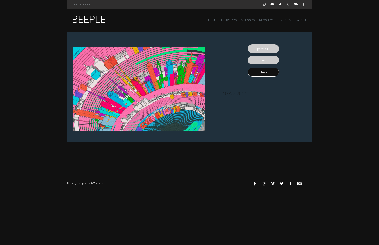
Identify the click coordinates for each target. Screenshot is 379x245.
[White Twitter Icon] (280, 4)
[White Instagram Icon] (264, 4)
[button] (263, 48)
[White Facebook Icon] (304, 4)
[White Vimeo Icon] (272, 183)
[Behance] (296, 4)
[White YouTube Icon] (272, 4)
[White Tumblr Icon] (288, 4)
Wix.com (98, 183)
